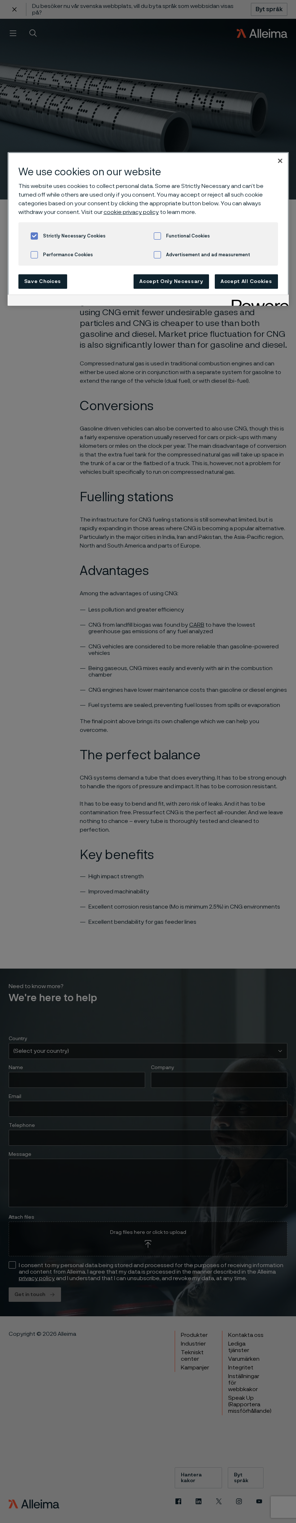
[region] (148, 229)
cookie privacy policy (131, 212)
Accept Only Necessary (171, 281)
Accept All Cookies (246, 281)
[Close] (280, 161)
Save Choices (42, 281)
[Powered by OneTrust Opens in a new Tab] (257, 301)
